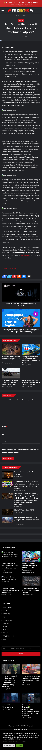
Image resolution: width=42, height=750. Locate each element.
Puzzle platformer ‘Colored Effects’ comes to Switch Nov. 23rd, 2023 (10, 567)
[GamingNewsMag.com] (21, 10)
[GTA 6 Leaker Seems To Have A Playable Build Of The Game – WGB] (31, 373)
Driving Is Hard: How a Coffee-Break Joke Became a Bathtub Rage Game (31, 359)
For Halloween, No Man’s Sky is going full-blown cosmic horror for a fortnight (27, 520)
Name (4, 427)
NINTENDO (6, 614)
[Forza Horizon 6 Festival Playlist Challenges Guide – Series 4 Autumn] (11, 373)
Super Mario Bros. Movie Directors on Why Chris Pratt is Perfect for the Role (31, 679)
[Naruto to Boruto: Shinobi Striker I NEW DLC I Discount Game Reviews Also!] (31, 556)
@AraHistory (25, 255)
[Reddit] (19, 276)
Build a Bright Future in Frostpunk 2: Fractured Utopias (30, 590)
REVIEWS (6, 630)
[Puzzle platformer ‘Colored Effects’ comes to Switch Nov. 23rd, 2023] (11, 556)
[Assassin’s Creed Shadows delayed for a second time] (11, 581)
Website (4, 442)
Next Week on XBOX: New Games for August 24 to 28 (11, 359)
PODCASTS (6, 623)
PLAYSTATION (7, 620)
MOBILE (5, 611)
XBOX (24, 16)
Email (4, 434)
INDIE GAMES (7, 607)
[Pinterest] (14, 276)
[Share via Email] (28, 276)
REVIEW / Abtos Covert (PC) (24, 510)
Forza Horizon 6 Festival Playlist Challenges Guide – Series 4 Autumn (11, 382)
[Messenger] (23, 276)
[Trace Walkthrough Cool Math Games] (7, 475)
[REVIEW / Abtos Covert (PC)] (7, 512)
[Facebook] (4, 276)
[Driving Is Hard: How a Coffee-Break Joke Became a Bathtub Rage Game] (31, 349)
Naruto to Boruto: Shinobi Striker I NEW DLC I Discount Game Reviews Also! (30, 567)
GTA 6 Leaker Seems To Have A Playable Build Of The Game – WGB (31, 382)
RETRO (5, 626)
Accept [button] (20, 745)
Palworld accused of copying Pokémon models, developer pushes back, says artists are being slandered (9, 681)
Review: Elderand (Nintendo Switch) (8, 706)
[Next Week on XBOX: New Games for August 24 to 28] (11, 349)
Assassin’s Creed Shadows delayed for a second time (10, 590)
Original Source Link (9, 268)
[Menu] (3, 11)
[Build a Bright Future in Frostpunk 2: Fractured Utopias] (31, 581)
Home (19, 16)
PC (4, 617)
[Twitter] (9, 276)
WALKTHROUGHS (8, 636)
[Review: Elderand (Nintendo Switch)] (11, 698)
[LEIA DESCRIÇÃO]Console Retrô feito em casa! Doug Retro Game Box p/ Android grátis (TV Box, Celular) (26, 485)
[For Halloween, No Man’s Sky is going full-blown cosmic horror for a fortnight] (7, 520)
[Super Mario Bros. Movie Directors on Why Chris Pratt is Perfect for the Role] (31, 669)
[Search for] (39, 11)
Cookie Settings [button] (9, 745)
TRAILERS (6, 633)
